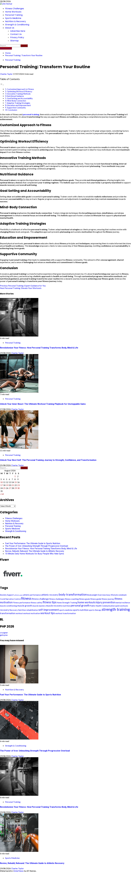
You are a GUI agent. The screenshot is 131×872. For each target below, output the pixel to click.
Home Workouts (13, 11)
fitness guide (95, 599)
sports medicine (66, 610)
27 (10, 488)
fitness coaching (72, 599)
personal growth (80, 605)
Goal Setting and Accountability (20, 98)
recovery (4, 609)
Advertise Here (17, 31)
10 (1, 482)
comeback (122, 595)
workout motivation (31, 613)
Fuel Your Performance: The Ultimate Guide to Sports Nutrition (32, 543)
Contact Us (16, 34)
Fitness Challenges (14, 8)
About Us (9, 27)
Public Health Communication (102, 606)
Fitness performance (21, 602)
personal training (31, 114)
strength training (116, 609)
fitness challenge (40, 598)
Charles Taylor (6, 74)
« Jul (2, 494)
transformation (7, 613)
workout (19, 613)
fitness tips (49, 602)
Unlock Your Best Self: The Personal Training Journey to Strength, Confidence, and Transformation (48, 460)
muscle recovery (54, 605)
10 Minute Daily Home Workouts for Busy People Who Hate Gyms (34, 553)
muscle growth (24, 605)
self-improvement (48, 609)
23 (18, 485)
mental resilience (123, 602)
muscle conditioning (8, 606)
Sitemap (14, 40)
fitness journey (108, 599)
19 (7, 485)
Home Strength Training (67, 602)
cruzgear (4, 632)
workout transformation (65, 613)
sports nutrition (81, 609)
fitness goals (84, 599)
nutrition (66, 606)
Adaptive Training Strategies (18, 103)
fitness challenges (56, 599)
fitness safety (36, 602)
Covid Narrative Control (10, 599)
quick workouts (121, 606)
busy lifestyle (112, 595)
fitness (26, 598)
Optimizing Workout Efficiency (19, 91)
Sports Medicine (13, 18)
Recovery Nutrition (17, 610)
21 (13, 485)
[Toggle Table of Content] (2, 84)
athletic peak (18, 595)
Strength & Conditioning (17, 24)
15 (15, 482)
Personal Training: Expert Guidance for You (23, 285)
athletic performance (32, 595)
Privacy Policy (17, 37)
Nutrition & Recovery (15, 21)
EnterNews (19, 871)
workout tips (47, 613)
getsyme (4, 635)
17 (1, 485)
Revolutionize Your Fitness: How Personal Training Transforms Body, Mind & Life (39, 348)
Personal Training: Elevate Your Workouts (20, 288)
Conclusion (12, 110)
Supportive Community (16, 108)
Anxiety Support (7, 595)
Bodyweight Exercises (96, 595)
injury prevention (105, 602)
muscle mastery (39, 606)
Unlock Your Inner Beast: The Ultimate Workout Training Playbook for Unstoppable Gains (43, 404)
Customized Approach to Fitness (20, 89)
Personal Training (14, 14)
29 (15, 488)
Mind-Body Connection (16, 101)
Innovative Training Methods (19, 94)
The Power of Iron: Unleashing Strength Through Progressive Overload (36, 546)
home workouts (86, 602)
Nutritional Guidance (15, 96)
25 (4, 488)
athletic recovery (49, 594)
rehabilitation (32, 610)
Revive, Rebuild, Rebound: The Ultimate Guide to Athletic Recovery (34, 551)
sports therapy (95, 610)
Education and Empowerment (19, 105)
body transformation (73, 594)
